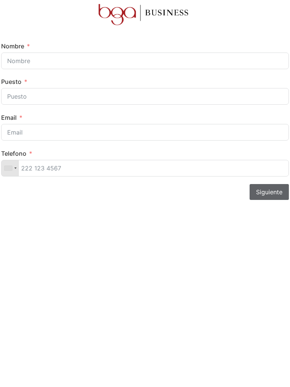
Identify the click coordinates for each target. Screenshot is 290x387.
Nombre (12, 46)
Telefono (13, 153)
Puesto (11, 81)
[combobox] (10, 168)
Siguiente (269, 192)
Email (9, 117)
